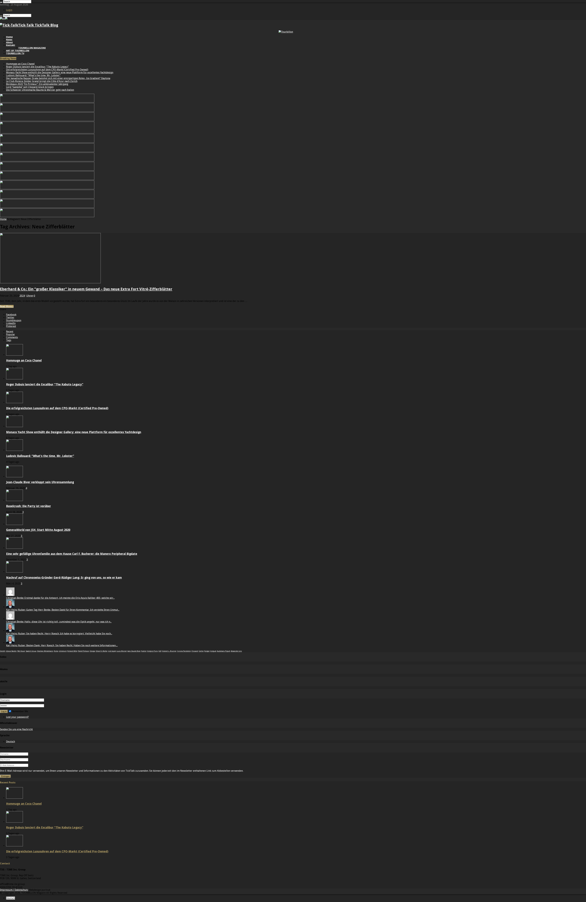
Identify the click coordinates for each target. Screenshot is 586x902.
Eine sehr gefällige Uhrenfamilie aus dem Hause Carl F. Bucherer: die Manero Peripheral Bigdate (71, 553)
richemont (63, 651)
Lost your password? (17, 717)
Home (9, 37)
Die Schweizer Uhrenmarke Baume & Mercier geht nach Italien (40, 89)
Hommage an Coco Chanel (20, 63)
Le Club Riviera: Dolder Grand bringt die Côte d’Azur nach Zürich (41, 81)
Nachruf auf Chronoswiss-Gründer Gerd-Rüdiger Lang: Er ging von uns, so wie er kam (64, 577)
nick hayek (112, 651)
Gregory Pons (152, 651)
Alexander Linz (236, 651)
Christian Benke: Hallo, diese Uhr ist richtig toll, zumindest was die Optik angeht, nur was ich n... (59, 621)
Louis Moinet (121, 651)
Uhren (29, 295)
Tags (8, 340)
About (9, 42)
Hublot (143, 651)
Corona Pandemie (184, 651)
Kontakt (10, 45)
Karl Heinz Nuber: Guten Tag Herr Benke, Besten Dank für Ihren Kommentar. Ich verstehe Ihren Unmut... (62, 609)
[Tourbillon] (286, 31)
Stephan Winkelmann (45, 651)
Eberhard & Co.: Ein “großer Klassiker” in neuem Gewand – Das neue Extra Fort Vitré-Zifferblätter (86, 289)
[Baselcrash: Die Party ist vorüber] (14, 500)
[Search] (1, 2)
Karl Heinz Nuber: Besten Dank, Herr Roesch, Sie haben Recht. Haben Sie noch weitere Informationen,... (62, 645)
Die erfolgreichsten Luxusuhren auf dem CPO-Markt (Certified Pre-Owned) (47, 69)
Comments (12, 337)
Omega (92, 651)
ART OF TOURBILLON (17, 50)
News (9, 39)
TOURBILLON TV (15, 53)
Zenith (2, 651)
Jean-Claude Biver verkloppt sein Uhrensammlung (40, 482)
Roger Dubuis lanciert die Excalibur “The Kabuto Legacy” (37, 66)
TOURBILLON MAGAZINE (32, 48)
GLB (159, 651)
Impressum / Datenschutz (14, 889)
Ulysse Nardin (11, 651)
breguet (213, 651)
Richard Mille (72, 651)
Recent (9, 331)
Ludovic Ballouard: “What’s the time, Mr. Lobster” (33, 75)
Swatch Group (31, 651)
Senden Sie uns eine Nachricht (16, 729)
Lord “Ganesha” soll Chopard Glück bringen (30, 87)
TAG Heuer (21, 651)
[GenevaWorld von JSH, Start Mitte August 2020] (14, 524)
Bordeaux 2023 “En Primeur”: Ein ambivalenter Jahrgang (37, 84)
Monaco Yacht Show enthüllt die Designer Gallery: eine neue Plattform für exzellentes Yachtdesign (59, 72)
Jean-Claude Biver (134, 651)
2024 (22, 295)
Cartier (201, 651)
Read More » (7, 306)
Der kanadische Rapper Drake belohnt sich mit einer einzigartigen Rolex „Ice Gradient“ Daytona (58, 78)
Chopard (194, 651)
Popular (10, 334)
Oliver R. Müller (101, 651)
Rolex (56, 651)
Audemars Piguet (223, 651)
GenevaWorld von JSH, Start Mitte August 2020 (38, 530)
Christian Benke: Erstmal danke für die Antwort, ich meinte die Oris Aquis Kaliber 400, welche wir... (60, 597)
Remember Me (19, 711)
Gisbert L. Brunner (169, 651)
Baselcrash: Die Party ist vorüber (28, 506)
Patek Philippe (83, 651)
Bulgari (207, 651)
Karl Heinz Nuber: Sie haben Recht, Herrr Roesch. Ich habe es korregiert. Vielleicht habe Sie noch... (59, 633)
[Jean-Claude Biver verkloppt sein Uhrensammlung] (14, 476)
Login (9, 10)
